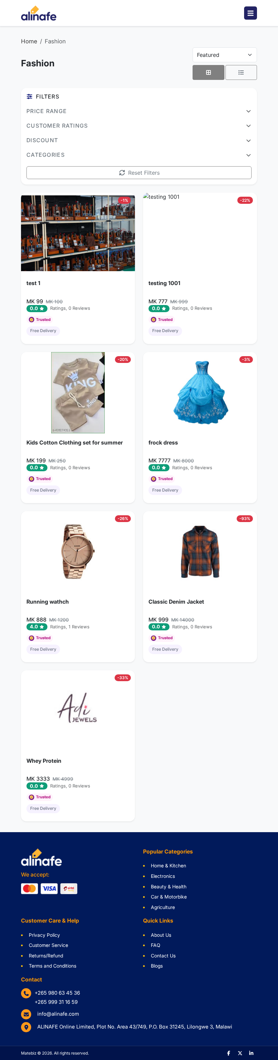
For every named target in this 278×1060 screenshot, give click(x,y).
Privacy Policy (44, 935)
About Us (161, 935)
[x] (240, 1053)
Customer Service (48, 945)
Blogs (157, 966)
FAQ (155, 945)
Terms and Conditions (52, 966)
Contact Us (163, 955)
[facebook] (229, 1053)
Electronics (163, 876)
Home (29, 41)
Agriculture (163, 907)
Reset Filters (144, 172)
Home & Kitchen (168, 865)
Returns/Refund (46, 955)
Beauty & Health (168, 886)
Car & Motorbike (169, 897)
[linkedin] (252, 1053)
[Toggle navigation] (250, 13)
